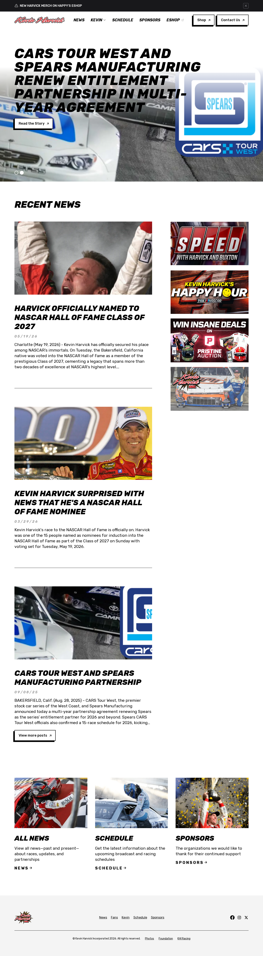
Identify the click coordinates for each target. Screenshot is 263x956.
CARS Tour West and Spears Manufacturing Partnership (77, 678)
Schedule (122, 20)
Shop (201, 20)
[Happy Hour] (210, 292)
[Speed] (210, 243)
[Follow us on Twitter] (246, 917)
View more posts (33, 735)
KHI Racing (184, 938)
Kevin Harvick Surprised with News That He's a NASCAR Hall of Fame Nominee (79, 502)
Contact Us (230, 20)
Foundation (166, 938)
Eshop (173, 20)
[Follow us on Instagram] (239, 917)
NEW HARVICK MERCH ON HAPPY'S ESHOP (51, 6)
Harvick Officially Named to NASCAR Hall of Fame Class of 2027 (79, 317)
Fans (114, 917)
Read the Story (31, 96)
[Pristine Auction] (210, 340)
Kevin (96, 20)
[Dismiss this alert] (246, 5)
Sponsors (149, 20)
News (79, 20)
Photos (149, 938)
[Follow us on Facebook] (232, 917)
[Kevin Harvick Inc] (210, 389)
